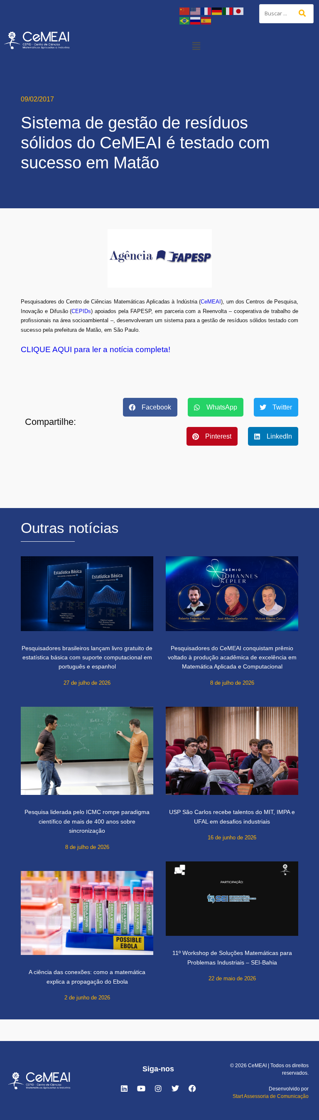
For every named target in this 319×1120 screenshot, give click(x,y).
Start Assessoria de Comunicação (271, 1096)
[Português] (184, 20)
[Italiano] (228, 10)
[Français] (206, 10)
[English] (195, 10)
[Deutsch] (217, 10)
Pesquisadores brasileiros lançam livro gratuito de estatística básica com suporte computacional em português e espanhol (87, 657)
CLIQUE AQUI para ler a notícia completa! (95, 349)
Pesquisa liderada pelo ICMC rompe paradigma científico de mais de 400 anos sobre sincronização (87, 821)
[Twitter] (175, 1088)
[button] (196, 46)
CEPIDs (81, 311)
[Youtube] (141, 1088)
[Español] (206, 20)
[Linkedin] (124, 1088)
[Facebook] (192, 1088)
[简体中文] (184, 10)
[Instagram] (158, 1088)
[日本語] (238, 10)
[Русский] (195, 20)
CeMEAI (211, 302)
